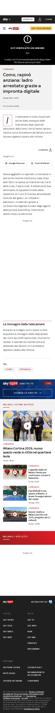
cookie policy (35, 667)
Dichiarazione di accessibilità (36, 673)
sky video (8, 631)
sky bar (31, 637)
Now (30, 631)
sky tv (31, 620)
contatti (24, 698)
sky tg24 (7, 626)
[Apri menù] (4, 28)
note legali (9, 673)
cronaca (25, 369)
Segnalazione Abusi (32, 709)
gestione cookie (11, 667)
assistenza (15, 698)
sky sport (8, 620)
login (48, 19)
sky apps (32, 626)
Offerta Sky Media (12, 681)
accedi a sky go (39, 602)
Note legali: (8, 661)
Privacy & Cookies (21, 694)
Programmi (33, 649)
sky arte (7, 637)
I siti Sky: (7, 613)
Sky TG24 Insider (41, 28)
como (9, 369)
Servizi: (31, 613)
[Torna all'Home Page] (14, 28)
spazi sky (32, 643)
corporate (33, 681)
